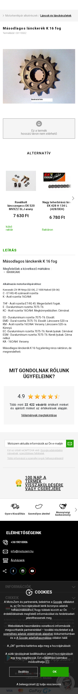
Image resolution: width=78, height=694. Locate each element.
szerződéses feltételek (31, 453)
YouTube (32, 569)
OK (54, 671)
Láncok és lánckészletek (55, 15)
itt (37, 684)
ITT (47, 662)
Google (57, 602)
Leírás (10, 250)
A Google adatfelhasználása (33, 638)
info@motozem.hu (22, 551)
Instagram (23, 569)
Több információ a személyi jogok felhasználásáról (35, 458)
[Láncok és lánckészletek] (39, 76)
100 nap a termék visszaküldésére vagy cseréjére (44, 483)
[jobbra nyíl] (71, 198)
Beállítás (23, 671)
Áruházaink (18, 560)
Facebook (13, 569)
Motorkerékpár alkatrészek (21, 15)
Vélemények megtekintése (39, 415)
